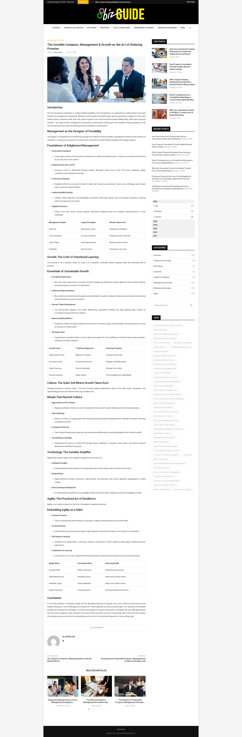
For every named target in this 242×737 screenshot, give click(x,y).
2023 (155, 229)
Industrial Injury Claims (163, 416)
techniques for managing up (164, 476)
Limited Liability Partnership (164, 425)
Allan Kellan (58, 52)
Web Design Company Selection (165, 485)
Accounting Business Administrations (168, 325)
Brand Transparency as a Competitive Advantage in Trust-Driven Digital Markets (182, 97)
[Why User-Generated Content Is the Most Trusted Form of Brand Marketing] (159, 114)
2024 (155, 225)
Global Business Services (163, 407)
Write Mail (191, 2)
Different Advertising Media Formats (168, 394)
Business (56, 28)
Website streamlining (162, 489)
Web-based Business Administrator (167, 481)
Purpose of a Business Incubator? (166, 455)
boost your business (161, 343)
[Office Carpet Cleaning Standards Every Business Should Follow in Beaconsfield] (159, 83)
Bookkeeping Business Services (165, 338)
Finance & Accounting (73, 28)
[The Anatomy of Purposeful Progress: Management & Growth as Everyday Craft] (130, 686)
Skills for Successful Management (167, 472)
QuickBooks (188, 455)
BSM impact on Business (183, 343)
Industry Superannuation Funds (166, 420)
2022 (155, 232)
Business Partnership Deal (164, 360)
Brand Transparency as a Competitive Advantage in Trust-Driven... (119, 2)
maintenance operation (162, 433)
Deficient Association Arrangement (167, 382)
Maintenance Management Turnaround (168, 429)
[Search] (190, 28)
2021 (155, 236)
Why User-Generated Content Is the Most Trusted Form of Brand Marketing (182, 112)
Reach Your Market (161, 459)
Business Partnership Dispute (165, 364)
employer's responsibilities (164, 403)
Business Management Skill (181, 347)
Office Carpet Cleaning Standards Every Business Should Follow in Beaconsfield (182, 82)
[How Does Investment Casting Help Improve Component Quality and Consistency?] (159, 53)
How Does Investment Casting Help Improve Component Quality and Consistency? (182, 51)
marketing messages (161, 442)
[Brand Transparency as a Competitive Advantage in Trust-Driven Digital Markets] (159, 99)
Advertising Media (160, 330)
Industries (104, 28)
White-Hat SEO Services (182, 489)
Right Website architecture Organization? (170, 463)
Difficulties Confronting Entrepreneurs (169, 399)
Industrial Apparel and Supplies (166, 412)
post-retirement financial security (167, 451)
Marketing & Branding (167, 28)
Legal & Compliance (121, 28)
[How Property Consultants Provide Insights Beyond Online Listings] (159, 68)
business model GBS (161, 351)
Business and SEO (160, 347)
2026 (155, 201)
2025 (155, 221)
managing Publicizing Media (164, 438)
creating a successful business (165, 377)
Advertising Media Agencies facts (166, 334)
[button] (91, 2)
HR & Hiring (91, 28)
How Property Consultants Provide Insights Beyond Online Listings (181, 66)
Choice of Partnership (162, 373)
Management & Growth (144, 28)
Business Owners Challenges (164, 356)
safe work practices (161, 468)
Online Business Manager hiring (166, 446)
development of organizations (165, 390)
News (183, 28)
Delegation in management (164, 386)
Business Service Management (165, 369)
